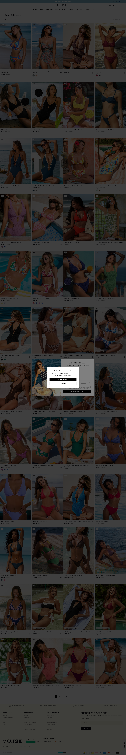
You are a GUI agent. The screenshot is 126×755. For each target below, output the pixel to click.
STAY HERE (63, 383)
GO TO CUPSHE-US (63, 379)
